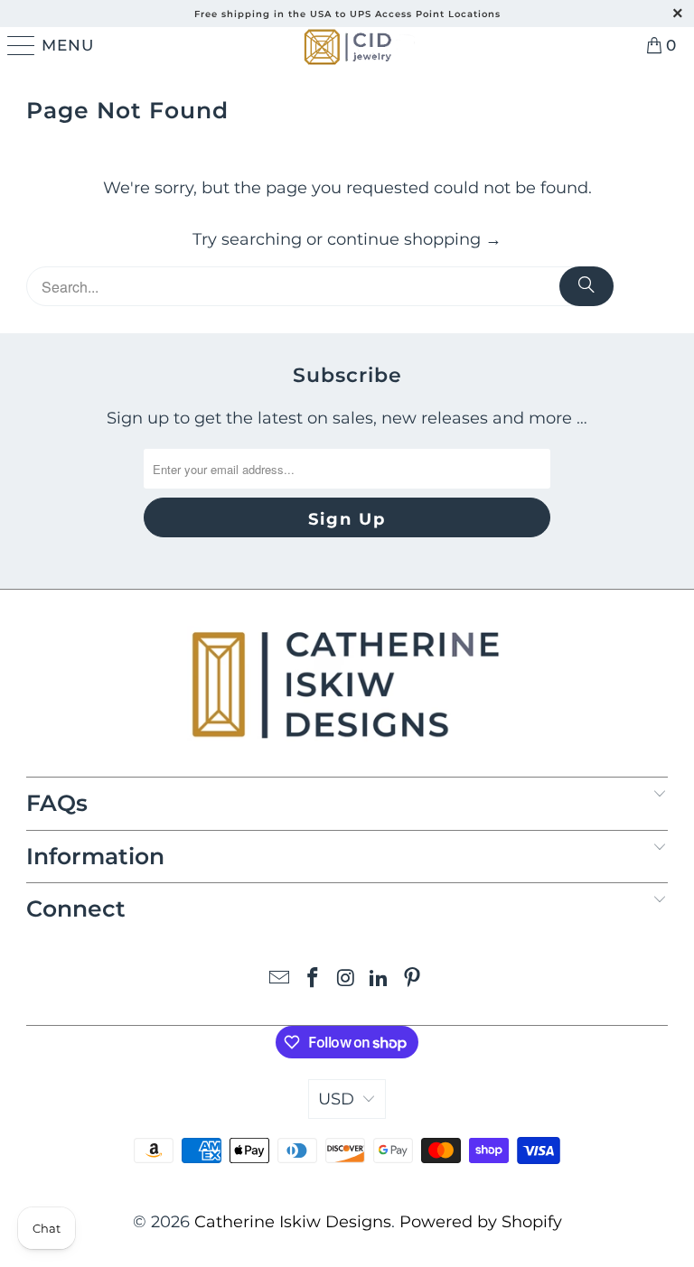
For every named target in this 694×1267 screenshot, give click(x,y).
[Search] (586, 286)
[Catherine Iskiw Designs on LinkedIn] (379, 979)
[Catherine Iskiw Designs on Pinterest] (413, 979)
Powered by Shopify (480, 1222)
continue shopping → (414, 239)
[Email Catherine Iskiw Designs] (280, 979)
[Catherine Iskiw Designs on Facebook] (312, 979)
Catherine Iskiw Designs (292, 1222)
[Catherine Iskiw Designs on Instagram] (346, 979)
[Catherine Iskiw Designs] (347, 45)
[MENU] (18, 45)
